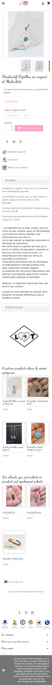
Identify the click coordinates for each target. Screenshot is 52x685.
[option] (26, 34)
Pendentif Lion (9, 512)
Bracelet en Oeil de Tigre (13, 558)
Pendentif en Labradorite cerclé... (37, 402)
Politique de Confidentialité (34, 681)
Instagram (32, 613)
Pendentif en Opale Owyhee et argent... (35, 448)
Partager (7, 142)
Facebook (19, 613)
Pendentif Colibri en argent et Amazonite (14, 402)
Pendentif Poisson (34, 512)
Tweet (14, 142)
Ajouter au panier (29, 128)
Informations (7, 655)
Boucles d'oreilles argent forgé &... (13, 448)
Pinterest (20, 142)
